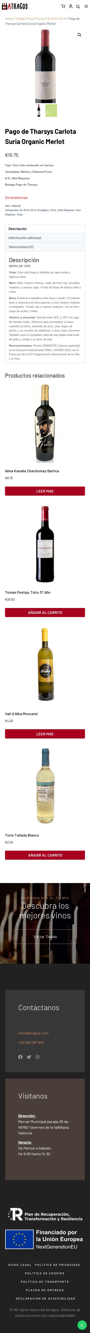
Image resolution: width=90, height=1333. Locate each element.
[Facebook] (20, 1057)
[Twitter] (29, 1057)
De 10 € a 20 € (28, 210)
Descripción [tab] (18, 229)
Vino (78, 210)
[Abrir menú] (86, 6)
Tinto (53, 210)
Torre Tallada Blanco (22, 835)
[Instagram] (37, 1057)
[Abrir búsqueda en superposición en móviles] (78, 6)
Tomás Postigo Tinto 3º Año (27, 592)
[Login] (70, 6)
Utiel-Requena (65, 210)
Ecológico (43, 210)
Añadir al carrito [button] (45, 612)
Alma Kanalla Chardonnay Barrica (32, 470)
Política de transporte (45, 1281)
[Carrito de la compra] (63, 6)
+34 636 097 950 (31, 1042)
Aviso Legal (20, 1264)
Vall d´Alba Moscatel (21, 713)
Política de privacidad (57, 1264)
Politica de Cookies (45, 1273)
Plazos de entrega (45, 1290)
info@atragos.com (33, 1033)
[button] (79, 35)
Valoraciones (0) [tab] (21, 247)
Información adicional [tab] (25, 238)
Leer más (45, 491)
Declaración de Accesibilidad (46, 1298)
